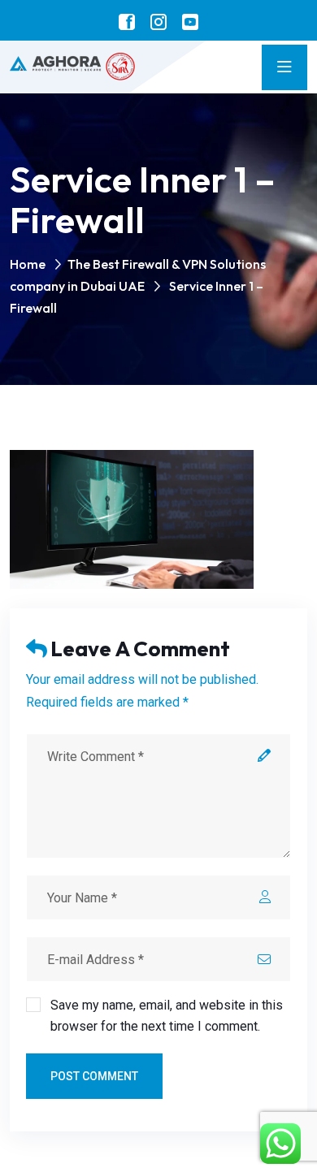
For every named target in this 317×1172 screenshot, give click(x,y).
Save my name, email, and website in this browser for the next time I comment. (166, 1015)
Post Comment (94, 1076)
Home (28, 264)
